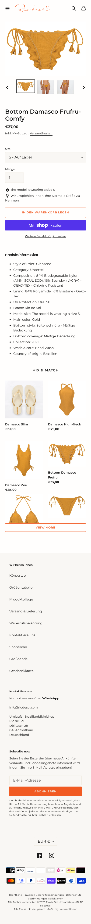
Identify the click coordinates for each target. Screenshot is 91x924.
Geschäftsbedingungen (50, 894)
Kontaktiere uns (22, 635)
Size (7, 149)
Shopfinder (18, 647)
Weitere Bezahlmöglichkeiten (45, 236)
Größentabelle (20, 587)
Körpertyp (17, 575)
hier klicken (54, 814)
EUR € (44, 841)
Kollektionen (55, 898)
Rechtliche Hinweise (21, 894)
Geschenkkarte (21, 671)
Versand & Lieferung (25, 611)
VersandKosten (68, 909)
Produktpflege (21, 599)
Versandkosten (41, 133)
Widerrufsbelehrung (25, 623)
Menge (10, 169)
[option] (26, 86)
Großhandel (18, 659)
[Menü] (7, 8)
